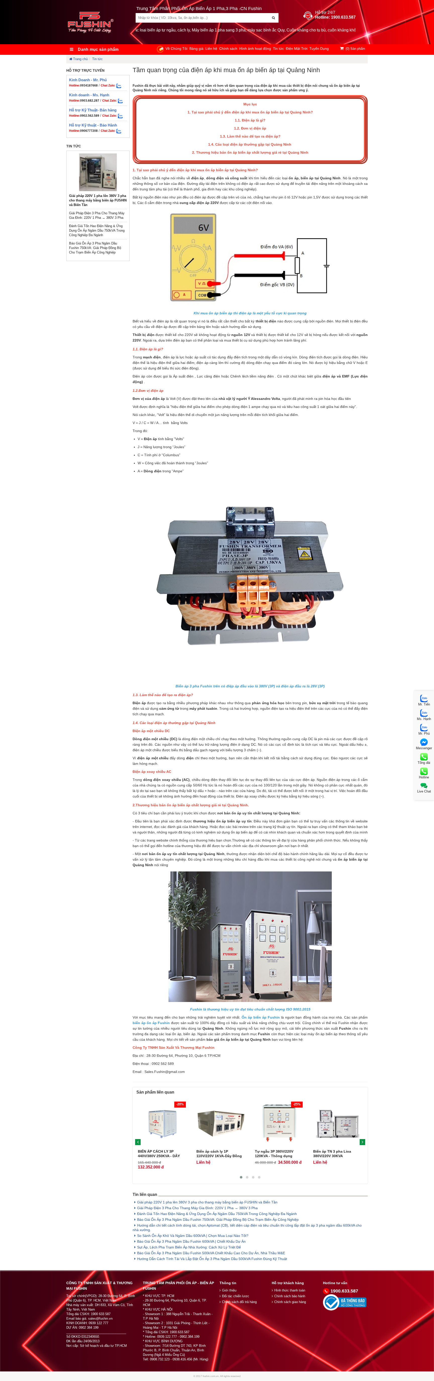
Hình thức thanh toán (289, 1290)
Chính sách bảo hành (289, 1296)
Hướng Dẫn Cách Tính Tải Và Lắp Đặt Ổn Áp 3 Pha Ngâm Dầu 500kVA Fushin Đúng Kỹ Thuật (212, 1259)
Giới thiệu (229, 1290)
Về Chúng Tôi (176, 49)
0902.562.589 (89, 115)
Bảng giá (196, 49)
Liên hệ (211, 49)
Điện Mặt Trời (296, 49)
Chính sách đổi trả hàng (239, 1302)
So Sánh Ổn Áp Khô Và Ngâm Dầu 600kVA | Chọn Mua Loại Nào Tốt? (192, 1236)
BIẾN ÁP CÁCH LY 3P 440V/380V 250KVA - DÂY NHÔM (159, 1155)
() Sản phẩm (355, 49)
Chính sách (228, 49)
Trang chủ (80, 59)
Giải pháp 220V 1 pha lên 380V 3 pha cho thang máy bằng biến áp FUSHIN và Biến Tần (98, 200)
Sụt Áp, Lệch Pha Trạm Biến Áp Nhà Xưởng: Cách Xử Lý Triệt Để (189, 1247)
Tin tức (278, 49)
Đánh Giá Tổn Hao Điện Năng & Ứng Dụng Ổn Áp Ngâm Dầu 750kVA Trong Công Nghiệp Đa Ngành (97, 230)
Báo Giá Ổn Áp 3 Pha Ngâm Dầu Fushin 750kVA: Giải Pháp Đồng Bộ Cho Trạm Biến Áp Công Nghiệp (95, 247)
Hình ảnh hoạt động (255, 49)
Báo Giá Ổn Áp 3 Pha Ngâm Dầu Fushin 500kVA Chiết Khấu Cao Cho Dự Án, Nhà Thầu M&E (211, 1253)
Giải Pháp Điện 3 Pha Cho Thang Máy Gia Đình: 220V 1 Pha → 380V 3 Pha (197, 1208)
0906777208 (89, 131)
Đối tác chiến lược (235, 1296)
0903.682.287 (89, 100)
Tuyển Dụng (319, 49)
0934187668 (89, 85)
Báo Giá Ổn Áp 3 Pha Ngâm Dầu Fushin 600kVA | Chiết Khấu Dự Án (191, 1241)
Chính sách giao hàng (290, 1302)
